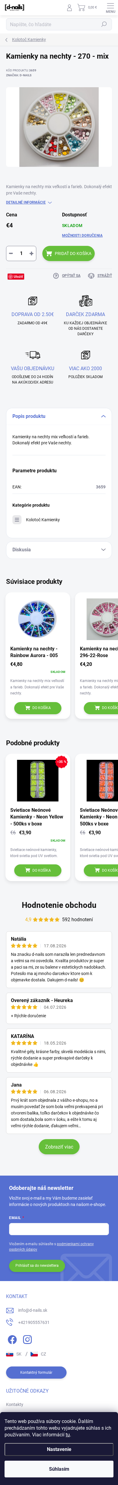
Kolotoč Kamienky (43, 519)
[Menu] (110, 7)
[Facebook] (11, 1338)
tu (68, 1435)
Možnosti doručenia (82, 235)
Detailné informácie (26, 202)
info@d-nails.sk (32, 1310)
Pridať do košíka (73, 253)
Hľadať (104, 24)
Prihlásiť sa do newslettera (37, 1265)
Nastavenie (59, 1449)
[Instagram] (26, 1338)
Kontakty (14, 1404)
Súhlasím (59, 1469)
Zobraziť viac (59, 1147)
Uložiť (18, 276)
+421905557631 (34, 1322)
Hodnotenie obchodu (59, 905)
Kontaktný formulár (36, 1372)
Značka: (18, 75)
